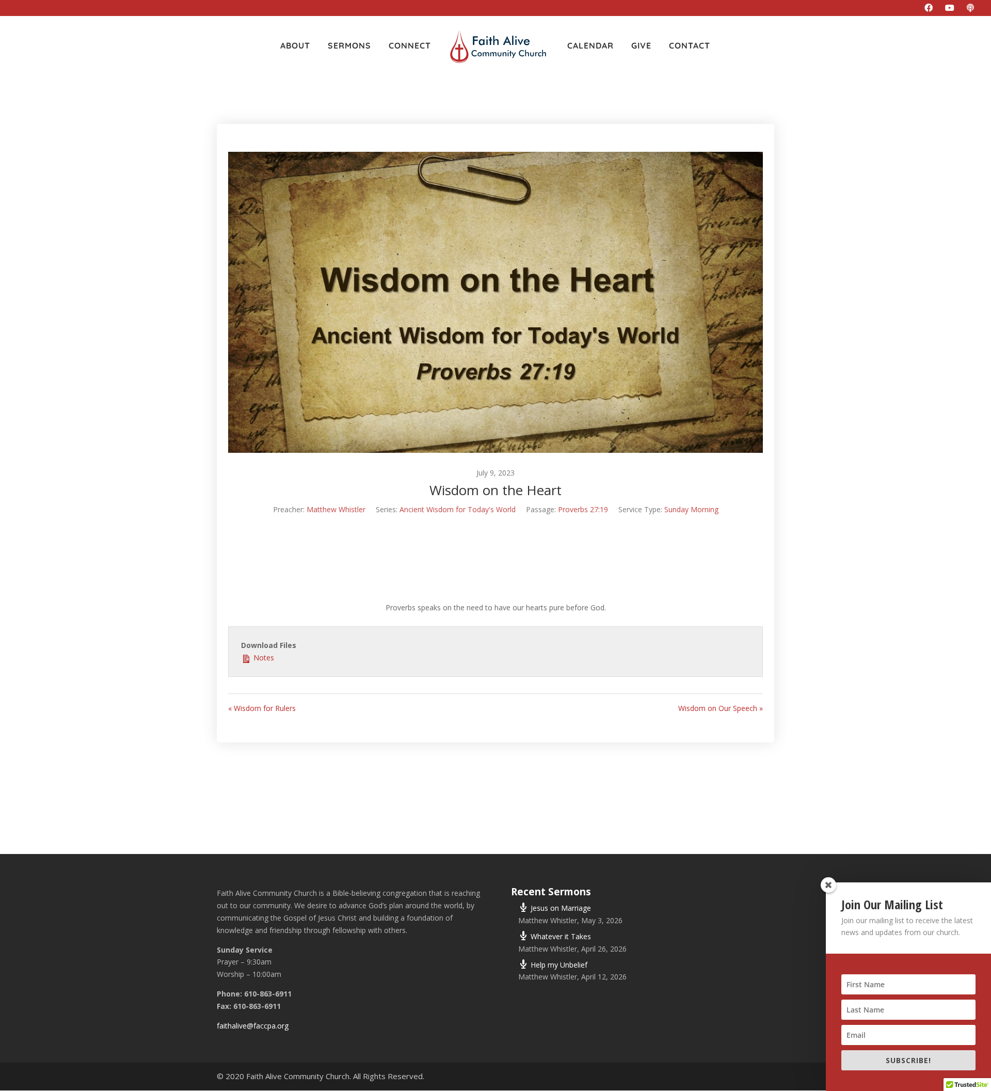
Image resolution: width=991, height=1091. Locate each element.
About (295, 46)
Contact (689, 46)
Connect (410, 46)
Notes (262, 657)
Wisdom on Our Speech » (720, 708)
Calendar (590, 46)
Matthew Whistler (336, 509)
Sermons (349, 46)
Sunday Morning (691, 509)
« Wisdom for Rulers (262, 708)
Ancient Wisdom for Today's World (457, 509)
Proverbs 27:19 (583, 509)
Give (641, 46)
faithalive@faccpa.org (253, 1026)
